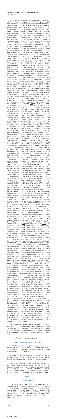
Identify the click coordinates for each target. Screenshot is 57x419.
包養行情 (17, 199)
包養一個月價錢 (40, 145)
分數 (15, 14)
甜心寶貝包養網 (38, 201)
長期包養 (31, 273)
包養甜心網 (10, 153)
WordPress (13, 416)
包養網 (30, 39)
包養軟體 (27, 388)
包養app (38, 58)
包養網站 (15, 275)
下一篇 (47, 405)
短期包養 (31, 279)
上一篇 (9, 405)
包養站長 (30, 285)
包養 (40, 128)
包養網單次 (21, 180)
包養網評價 (37, 277)
